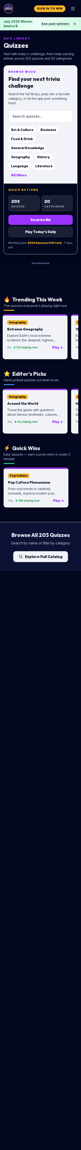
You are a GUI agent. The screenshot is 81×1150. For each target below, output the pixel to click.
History (43, 157)
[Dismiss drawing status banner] (74, 24)
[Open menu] (72, 8)
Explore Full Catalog (44, 556)
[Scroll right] (72, 337)
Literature (43, 166)
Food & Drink (22, 139)
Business (48, 130)
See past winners (55, 24)
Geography (20, 157)
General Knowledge (27, 148)
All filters (19, 175)
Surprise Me (40, 220)
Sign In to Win (50, 8)
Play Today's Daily (40, 232)
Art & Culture (22, 130)
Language (19, 166)
